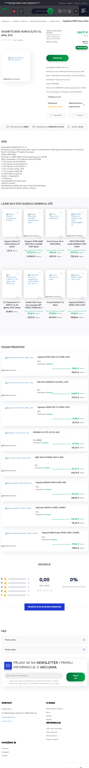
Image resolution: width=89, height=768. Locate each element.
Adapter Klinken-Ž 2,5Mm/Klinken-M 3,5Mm (12, 249)
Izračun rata (82, 47)
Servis (48, 726)
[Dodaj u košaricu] (19, 261)
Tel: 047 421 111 (7, 735)
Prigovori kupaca (53, 756)
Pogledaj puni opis (55, 97)
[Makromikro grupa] (5, 11)
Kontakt (49, 731)
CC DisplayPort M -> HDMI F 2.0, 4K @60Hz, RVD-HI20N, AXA (12, 315)
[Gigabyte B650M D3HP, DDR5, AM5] (20, 500)
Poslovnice (59, 3)
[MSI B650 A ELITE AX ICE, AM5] (19, 450)
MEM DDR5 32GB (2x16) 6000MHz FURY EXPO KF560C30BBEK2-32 (77, 249)
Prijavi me (75, 691)
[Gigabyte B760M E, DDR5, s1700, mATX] (77, 292)
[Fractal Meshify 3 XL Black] (55, 292)
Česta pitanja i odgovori (55, 722)
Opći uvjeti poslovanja (55, 744)
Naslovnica (6, 21)
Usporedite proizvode (58, 11)
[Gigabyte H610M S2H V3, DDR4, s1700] (21, 424)
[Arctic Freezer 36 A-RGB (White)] (55, 225)
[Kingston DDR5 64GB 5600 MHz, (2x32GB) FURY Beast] (33, 225)
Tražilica (50, 11)
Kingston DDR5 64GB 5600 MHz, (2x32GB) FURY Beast (33, 249)
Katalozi (68, 3)
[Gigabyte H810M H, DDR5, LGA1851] (20, 526)
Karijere (49, 735)
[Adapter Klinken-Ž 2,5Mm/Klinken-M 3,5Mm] (12, 225)
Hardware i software (22, 21)
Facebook (6, 766)
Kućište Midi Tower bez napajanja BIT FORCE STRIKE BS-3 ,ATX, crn (34, 315)
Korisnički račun (75, 11)
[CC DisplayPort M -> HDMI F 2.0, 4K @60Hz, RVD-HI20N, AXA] (12, 292)
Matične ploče (60, 21)
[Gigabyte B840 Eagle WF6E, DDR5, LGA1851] (24, 551)
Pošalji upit (57, 58)
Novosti (75, 3)
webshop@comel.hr (9, 731)
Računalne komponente (42, 21)
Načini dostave (52, 752)
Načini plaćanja (52, 748)
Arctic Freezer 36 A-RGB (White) (55, 247)
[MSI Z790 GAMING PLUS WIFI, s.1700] (21, 399)
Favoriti (63, 11)
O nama (83, 3)
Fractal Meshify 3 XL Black (55, 313)
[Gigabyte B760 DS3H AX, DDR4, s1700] (21, 374)
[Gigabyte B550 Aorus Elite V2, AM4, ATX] (17, 66)
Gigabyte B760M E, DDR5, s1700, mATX (77, 315)
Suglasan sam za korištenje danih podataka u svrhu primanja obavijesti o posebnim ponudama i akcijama (34, 696)
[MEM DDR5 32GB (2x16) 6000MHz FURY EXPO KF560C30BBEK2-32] (77, 225)
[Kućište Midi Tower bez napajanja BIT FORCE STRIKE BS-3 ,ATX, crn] (33, 292)
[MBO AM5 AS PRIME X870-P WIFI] (20, 475)
